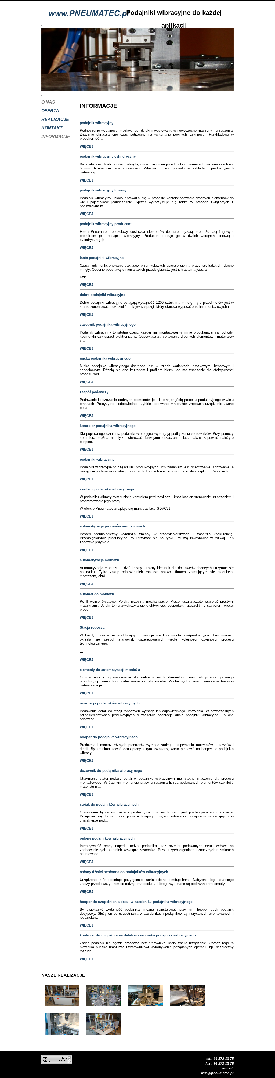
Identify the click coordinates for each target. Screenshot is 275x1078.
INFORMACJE (55, 136)
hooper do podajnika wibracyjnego (109, 737)
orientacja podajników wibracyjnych (110, 703)
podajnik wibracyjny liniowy (103, 190)
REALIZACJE (55, 119)
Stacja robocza (92, 627)
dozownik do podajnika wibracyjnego (111, 771)
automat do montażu (97, 594)
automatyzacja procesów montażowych (112, 526)
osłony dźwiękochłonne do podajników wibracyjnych (124, 872)
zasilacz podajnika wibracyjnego (107, 489)
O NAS (48, 102)
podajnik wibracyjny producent (105, 224)
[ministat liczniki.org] (56, 1062)
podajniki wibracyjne (97, 459)
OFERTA (50, 110)
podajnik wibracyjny (96, 123)
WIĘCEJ (86, 146)
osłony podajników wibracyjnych (107, 838)
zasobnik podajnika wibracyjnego (108, 325)
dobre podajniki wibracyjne (102, 295)
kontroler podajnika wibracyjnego (108, 426)
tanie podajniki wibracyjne (102, 258)
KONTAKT (52, 128)
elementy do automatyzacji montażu (110, 670)
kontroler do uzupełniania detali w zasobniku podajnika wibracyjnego (138, 935)
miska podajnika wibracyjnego (105, 358)
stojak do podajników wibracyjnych (109, 804)
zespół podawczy (94, 392)
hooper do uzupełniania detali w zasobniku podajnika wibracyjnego (136, 902)
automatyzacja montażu (99, 560)
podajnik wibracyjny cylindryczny (108, 156)
